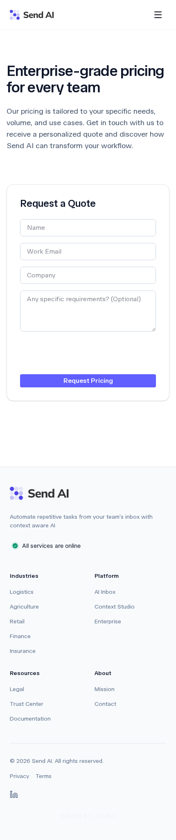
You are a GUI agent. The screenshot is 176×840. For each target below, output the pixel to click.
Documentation (30, 718)
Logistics (22, 591)
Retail (17, 621)
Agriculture (24, 606)
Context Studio (115, 606)
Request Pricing (88, 381)
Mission (105, 689)
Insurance (23, 651)
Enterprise (108, 621)
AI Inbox (105, 591)
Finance (20, 636)
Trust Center (26, 703)
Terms (44, 776)
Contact (105, 703)
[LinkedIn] (14, 794)
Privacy (19, 776)
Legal (17, 689)
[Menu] (158, 15)
